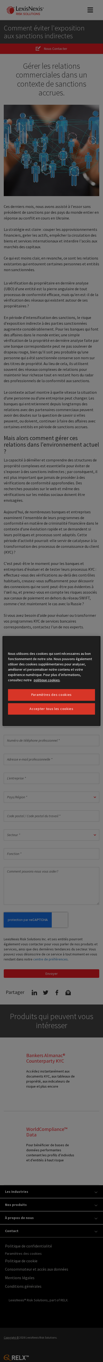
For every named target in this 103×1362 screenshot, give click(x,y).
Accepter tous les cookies (52, 708)
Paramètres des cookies (51, 694)
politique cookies (47, 680)
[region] (51, 681)
